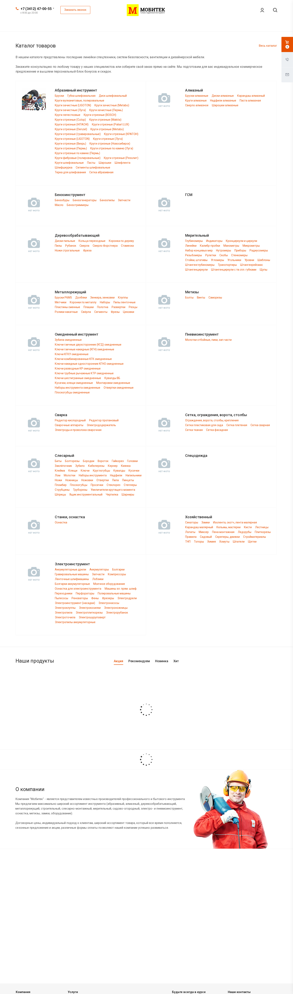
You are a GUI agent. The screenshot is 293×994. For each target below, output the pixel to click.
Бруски (59, 95)
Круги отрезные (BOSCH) (100, 114)
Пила (115, 480)
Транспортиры (227, 264)
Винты (201, 297)
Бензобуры (62, 200)
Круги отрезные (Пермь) (71, 148)
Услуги (73, 992)
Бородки (88, 461)
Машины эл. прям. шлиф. (121, 588)
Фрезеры (108, 598)
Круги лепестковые (67, 114)
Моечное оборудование (109, 583)
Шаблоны (264, 260)
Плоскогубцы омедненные (72, 392)
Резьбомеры (193, 255)
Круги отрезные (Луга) (108, 138)
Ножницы (71, 480)
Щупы (263, 269)
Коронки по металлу (83, 302)
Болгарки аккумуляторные (72, 583)
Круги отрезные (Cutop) (70, 119)
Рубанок (70, 245)
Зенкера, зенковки (102, 297)
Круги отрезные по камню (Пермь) (77, 153)
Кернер (113, 465)
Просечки (97, 485)
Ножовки (87, 480)
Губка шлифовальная (81, 95)
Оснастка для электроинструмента (78, 588)
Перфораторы (85, 593)
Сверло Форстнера (105, 245)
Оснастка (61, 522)
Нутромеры (223, 250)
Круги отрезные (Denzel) (71, 129)
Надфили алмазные (223, 100)
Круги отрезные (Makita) (105, 119)
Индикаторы (214, 240)
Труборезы (80, 489)
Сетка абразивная (101, 172)
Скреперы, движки (227, 536)
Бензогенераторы (84, 200)
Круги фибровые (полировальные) (77, 158)
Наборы (105, 302)
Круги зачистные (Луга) (70, 110)
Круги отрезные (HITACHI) (71, 124)
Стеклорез (113, 485)
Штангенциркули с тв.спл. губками (233, 269)
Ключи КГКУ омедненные (71, 354)
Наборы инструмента (93, 475)
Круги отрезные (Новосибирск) (109, 143)
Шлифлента (122, 162)
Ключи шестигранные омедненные (78, 378)
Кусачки (134, 470)
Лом (57, 475)
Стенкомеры (239, 255)
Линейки (191, 245)
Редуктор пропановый (104, 420)
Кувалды (119, 470)
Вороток (103, 461)
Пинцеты (128, 480)
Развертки (118, 307)
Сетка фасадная (217, 429)
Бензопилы (107, 200)
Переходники (63, 593)
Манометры (231, 245)
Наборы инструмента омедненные (77, 387)
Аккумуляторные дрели (70, 569)
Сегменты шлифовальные (93, 167)
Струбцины (62, 489)
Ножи (58, 480)
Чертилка (112, 494)
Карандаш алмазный (251, 95)
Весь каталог (268, 45)
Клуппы (123, 297)
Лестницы (261, 527)
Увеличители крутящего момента (113, 489)
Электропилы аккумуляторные (75, 622)
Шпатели (239, 541)
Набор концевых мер (199, 250)
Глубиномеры (194, 240)
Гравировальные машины (72, 574)
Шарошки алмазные (225, 105)
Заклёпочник (63, 465)
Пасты (91, 162)
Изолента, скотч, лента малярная (235, 522)
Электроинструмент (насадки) (75, 603)
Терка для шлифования (70, 172)
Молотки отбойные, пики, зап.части (208, 339)
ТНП (188, 541)
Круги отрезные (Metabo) (107, 129)
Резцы (133, 307)
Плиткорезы (263, 532)
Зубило (80, 465)
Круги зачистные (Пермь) (106, 110)
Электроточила (65, 617)
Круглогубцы (101, 470)
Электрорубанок (117, 612)
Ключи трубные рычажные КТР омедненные (84, 373)
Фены (95, 598)
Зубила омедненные (68, 339)
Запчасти (124, 200)
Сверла (84, 245)
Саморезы (215, 297)
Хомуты (224, 541)
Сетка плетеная (236, 425)
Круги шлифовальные (69, 162)
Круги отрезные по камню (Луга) (111, 148)
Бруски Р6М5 (63, 297)
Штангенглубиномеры (199, 264)
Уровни (249, 260)
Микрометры (251, 245)
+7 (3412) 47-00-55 (36, 9)
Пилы (58, 245)
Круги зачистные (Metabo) (111, 105)
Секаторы (191, 522)
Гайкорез (118, 461)
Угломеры (217, 260)
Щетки (252, 541)
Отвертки (102, 480)
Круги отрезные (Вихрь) (70, 143)
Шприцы (60, 494)
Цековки (128, 311)
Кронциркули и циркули (241, 240)
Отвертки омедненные (119, 387)
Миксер (204, 532)
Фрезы (115, 311)
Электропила (63, 612)
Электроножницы (116, 607)
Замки (206, 522)
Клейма (60, 470)
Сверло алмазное (196, 105)
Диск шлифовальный (113, 95)
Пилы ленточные (124, 302)
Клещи (72, 470)
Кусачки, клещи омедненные (74, 382)
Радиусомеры (259, 250)
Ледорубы (244, 532)
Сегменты (100, 311)
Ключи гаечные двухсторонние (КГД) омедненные (88, 344)
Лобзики (97, 579)
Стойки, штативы (196, 260)
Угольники (234, 260)
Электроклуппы (65, 607)
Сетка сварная (260, 425)
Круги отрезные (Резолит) (121, 158)
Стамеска (127, 245)
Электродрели (127, 598)
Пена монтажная (223, 532)
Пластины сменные (67, 307)
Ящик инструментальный (85, 494)
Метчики (60, 302)
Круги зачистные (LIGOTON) (73, 105)
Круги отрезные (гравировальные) (78, 134)
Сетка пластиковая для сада (204, 425)
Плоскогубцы (78, 485)
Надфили (116, 475)
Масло (59, 205)
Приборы (240, 250)
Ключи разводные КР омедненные (78, 368)
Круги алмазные (196, 100)
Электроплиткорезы (89, 612)
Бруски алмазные (196, 95)
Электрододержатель (101, 425)
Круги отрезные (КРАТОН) (121, 134)
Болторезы (72, 461)
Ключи (85, 470)
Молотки (69, 475)
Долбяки (81, 297)
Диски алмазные (223, 95)
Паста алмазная (250, 100)
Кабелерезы (96, 465)
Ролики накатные (66, 311)
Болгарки (118, 569)
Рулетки (210, 255)
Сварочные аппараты (69, 425)
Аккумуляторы (99, 569)
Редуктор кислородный (70, 420)
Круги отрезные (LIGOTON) (72, 138)
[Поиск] (272, 10)
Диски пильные (65, 240)
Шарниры (128, 494)
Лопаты (190, 532)
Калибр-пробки (210, 245)
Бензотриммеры (77, 205)
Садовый (206, 536)
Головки (132, 461)
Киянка (126, 465)
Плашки (89, 307)
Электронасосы (108, 603)
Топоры (199, 541)
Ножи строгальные (67, 250)
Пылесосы (61, 598)
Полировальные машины (114, 593)
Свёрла (86, 311)
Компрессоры (117, 574)
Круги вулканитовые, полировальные (79, 100)
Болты (189, 297)
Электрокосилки (90, 607)
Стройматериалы (254, 536)
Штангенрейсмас (251, 264)
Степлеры (130, 485)
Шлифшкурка (63, 167)
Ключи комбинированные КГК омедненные (83, 359)
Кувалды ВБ (112, 378)
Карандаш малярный (199, 527)
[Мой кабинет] (259, 10)
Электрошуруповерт (92, 617)
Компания (23, 992)
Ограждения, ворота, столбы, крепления (212, 420)
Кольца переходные (92, 240)
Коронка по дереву (121, 240)
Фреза (87, 250)
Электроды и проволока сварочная (78, 429)
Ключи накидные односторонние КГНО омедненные (89, 363)
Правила (191, 536)
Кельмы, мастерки (228, 527)
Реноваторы (80, 598)
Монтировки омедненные (113, 382)
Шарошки (105, 162)
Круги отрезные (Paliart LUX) (110, 124)
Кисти (248, 527)
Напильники (134, 475)
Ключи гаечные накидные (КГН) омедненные (84, 349)
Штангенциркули (196, 269)
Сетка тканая (194, 429)
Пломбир (61, 485)
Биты (58, 461)
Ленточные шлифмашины (72, 579)
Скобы (223, 255)
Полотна (102, 307)
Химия (211, 541)
